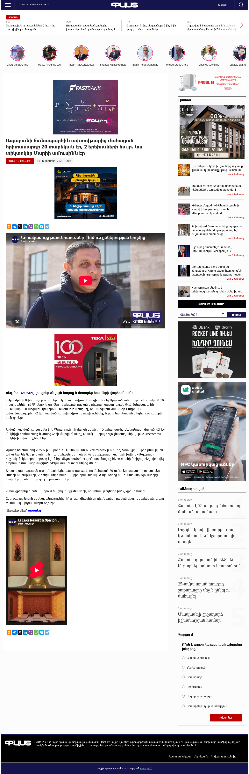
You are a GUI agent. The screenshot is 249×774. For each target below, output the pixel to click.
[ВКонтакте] (14, 226)
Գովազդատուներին (223, 756)
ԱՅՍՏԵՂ (25, 393)
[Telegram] (47, 226)
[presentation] (228, 27)
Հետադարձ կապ (180, 756)
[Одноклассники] (9, 226)
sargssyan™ (146, 768)
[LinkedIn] (25, 226)
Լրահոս (184, 100)
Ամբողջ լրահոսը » (212, 303)
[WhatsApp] (36, 226)
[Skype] (41, 226)
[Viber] (30, 226)
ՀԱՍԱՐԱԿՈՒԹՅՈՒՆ (20, 160)
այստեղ (34, 510)
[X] (20, 226)
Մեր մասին (201, 756)
